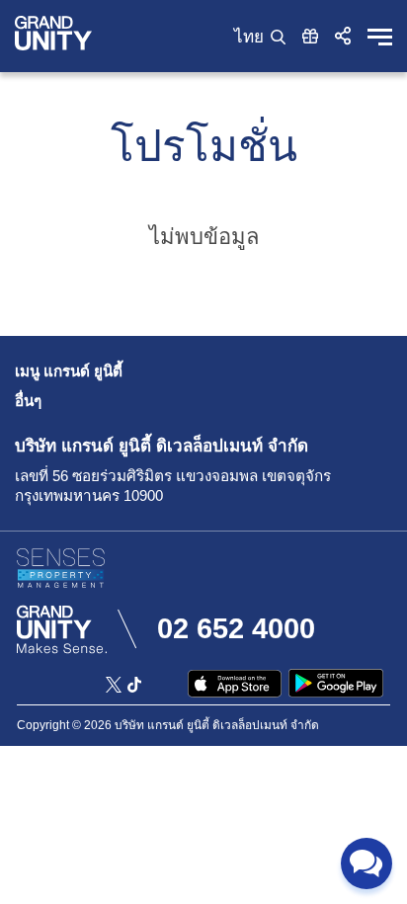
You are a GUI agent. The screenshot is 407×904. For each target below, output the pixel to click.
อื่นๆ (28, 400)
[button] (343, 35)
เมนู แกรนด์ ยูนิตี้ (68, 371)
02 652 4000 (236, 628)
